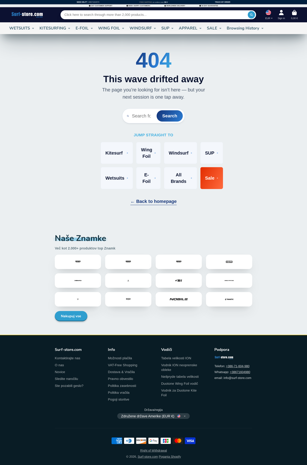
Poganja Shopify (170, 456)
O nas (59, 365)
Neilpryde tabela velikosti (180, 376)
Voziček (294, 14)
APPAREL (188, 28)
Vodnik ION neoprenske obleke (179, 367)
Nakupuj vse (71, 316)
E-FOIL (82, 28)
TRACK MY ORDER (222, 2)
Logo (27, 14)
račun (281, 14)
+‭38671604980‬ (240, 372)
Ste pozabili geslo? (69, 386)
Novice (60, 372)
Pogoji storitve (118, 399)
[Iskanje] (251, 14)
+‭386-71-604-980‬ (237, 366)
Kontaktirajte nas (67, 358)
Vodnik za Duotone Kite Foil (179, 393)
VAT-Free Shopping (122, 365)
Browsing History (243, 28)
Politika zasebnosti (122, 386)
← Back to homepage (153, 201)
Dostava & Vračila (121, 372)
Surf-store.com (148, 456)
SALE (212, 28)
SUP (165, 28)
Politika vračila (119, 392)
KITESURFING (52, 28)
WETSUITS (19, 28)
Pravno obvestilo (120, 379)
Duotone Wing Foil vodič (179, 383)
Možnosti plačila (120, 358)
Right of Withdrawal (153, 450)
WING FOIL (109, 28)
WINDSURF (141, 28)
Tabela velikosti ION (176, 358)
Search (169, 115)
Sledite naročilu (66, 379)
